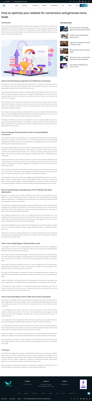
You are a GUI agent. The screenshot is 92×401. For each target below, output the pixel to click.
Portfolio (35, 5)
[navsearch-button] (89, 5)
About (69, 5)
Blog (77, 5)
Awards (44, 5)
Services (24, 5)
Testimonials (54, 5)
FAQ (63, 5)
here (54, 365)
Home (16, 5)
